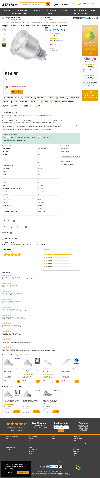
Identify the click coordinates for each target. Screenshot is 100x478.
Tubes (93, 10)
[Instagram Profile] (81, 430)
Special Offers (76, 451)
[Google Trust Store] (6, 18)
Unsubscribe (31, 451)
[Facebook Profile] (85, 427)
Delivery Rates (9, 443)
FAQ (74, 447)
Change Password (33, 441)
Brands (50, 13)
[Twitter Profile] (80, 427)
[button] (79, 370)
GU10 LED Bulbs (26, 22)
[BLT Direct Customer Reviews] (16, 424)
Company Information (12, 436)
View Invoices (32, 445)
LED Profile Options (77, 441)
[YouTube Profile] (82, 427)
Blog (7, 438)
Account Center (33, 436)
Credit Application (33, 449)
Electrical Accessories (80, 13)
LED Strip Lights (51, 10)
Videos (74, 455)
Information (76, 436)
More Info (16, 411)
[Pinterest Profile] (83, 430)
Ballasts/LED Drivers (79, 10)
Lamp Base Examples (78, 438)
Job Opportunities (10, 447)
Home (3, 22)
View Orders (31, 443)
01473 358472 (62, 5)
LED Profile (64, 10)
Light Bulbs (7, 10)
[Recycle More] (79, 466)
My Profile (31, 438)
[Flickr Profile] (86, 430)
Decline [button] (10, 472)
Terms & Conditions (10, 445)
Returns (30, 453)
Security (53, 436)
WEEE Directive (76, 449)
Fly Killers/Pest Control (19, 13)
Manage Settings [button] (8, 468)
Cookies (53, 438)
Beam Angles (76, 445)
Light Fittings (36, 10)
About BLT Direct (10, 441)
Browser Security (55, 441)
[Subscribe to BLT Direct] (90, 95)
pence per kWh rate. (46, 137)
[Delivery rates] (90, 40)
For (4, 137)
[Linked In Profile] (87, 427)
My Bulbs (31, 447)
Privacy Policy (54, 443)
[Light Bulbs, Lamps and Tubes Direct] (9, 4)
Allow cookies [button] (22, 472)
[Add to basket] (18, 381)
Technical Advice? (10, 239)
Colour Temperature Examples (80, 443)
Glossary (75, 453)
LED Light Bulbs (22, 10)
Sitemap (8, 449)
